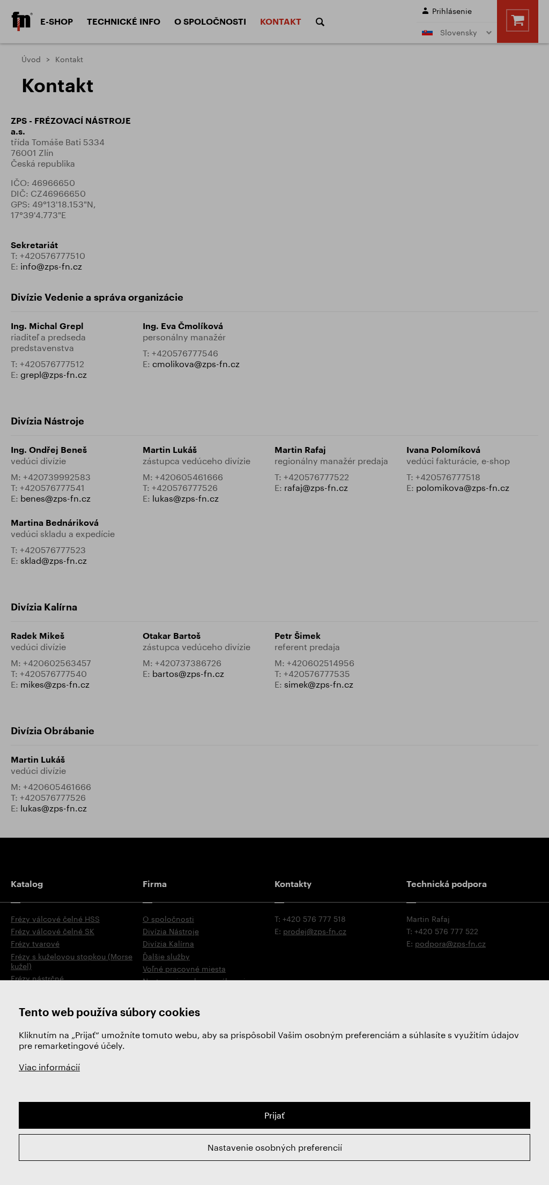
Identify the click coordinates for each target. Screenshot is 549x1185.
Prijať (274, 1115)
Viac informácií (49, 1067)
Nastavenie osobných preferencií (274, 1147)
